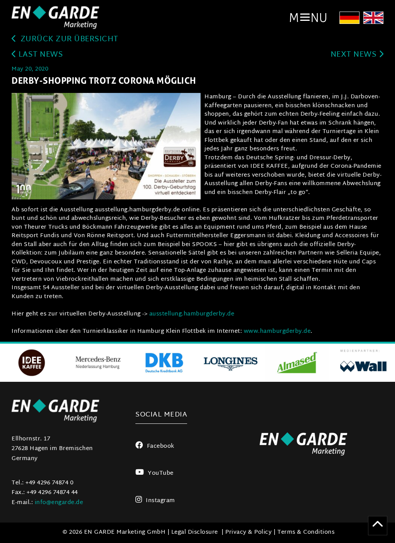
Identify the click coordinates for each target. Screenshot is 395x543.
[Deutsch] (349, 20)
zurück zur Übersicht (68, 39)
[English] (373, 20)
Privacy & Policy (248, 532)
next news (355, 55)
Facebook (160, 446)
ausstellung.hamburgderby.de (192, 314)
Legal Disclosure (194, 532)
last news (39, 55)
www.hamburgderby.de (277, 331)
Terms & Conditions (305, 532)
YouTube (160, 473)
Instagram (160, 501)
